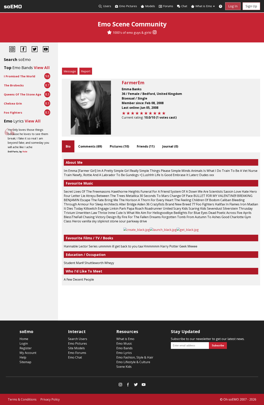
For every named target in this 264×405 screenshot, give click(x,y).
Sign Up (251, 6)
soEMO (13, 7)
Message (70, 71)
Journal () (170, 146)
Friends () (146, 146)
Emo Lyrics (124, 353)
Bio (68, 146)
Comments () (90, 146)
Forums (168, 6)
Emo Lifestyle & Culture (133, 362)
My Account (28, 353)
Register (26, 348)
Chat (184, 6)
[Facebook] (23, 49)
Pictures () (119, 146)
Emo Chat (75, 357)
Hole (24, 151)
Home (24, 339)
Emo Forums (77, 353)
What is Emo (205, 6)
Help (23, 357)
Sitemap (25, 362)
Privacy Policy (50, 399)
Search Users (77, 339)
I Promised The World (19, 76)
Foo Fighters (13, 112)
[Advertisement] (161, 56)
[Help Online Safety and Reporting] (220, 6)
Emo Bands (124, 348)
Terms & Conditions (22, 399)
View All (42, 67)
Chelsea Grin (13, 103)
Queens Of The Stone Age (22, 94)
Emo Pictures (127, 6)
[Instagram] (154, 32)
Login (24, 343)
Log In (233, 6)
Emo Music (124, 343)
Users (106, 6)
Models (149, 6)
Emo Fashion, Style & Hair (134, 357)
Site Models (76, 348)
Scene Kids (124, 366)
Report (85, 71)
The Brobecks (14, 85)
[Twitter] (34, 49)
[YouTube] (46, 49)
